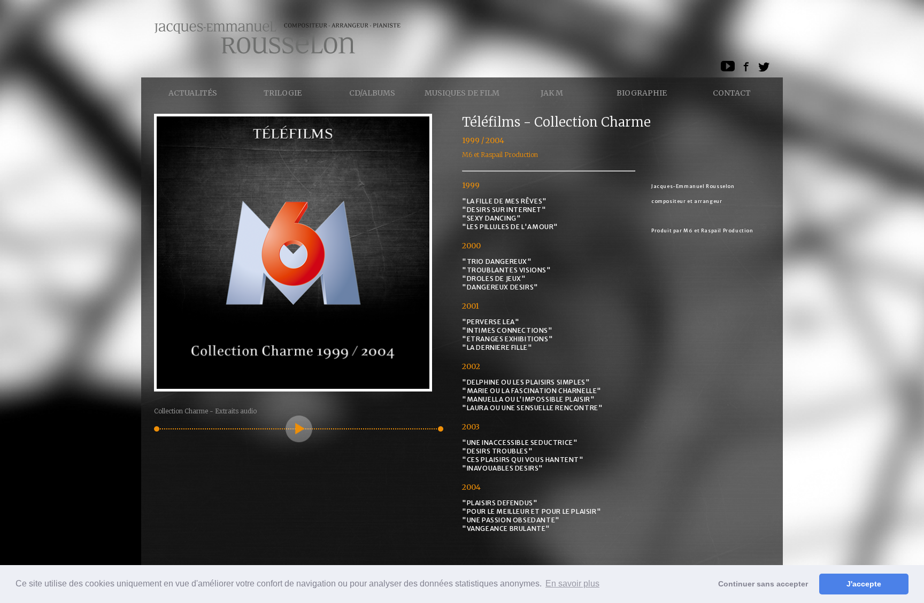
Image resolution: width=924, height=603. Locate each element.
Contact (732, 93)
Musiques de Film (462, 93)
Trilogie (283, 93)
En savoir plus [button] (572, 583)
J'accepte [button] (863, 583)
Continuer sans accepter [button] (763, 583)
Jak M (552, 93)
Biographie (642, 93)
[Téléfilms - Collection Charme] (293, 389)
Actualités (192, 93)
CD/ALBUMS (372, 93)
